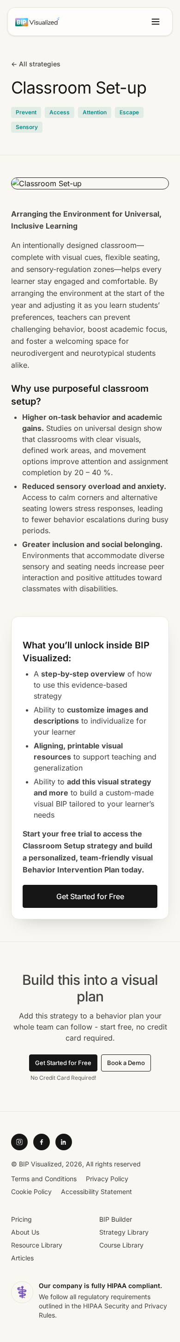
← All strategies (35, 64)
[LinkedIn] (63, 1142)
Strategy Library (124, 1232)
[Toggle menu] (155, 21)
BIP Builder (115, 1219)
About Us (25, 1232)
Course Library (121, 1245)
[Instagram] (19, 1142)
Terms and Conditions (44, 1179)
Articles (22, 1258)
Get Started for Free (90, 896)
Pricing (21, 1219)
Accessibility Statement (96, 1191)
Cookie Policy (31, 1191)
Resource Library (36, 1245)
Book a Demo (126, 1062)
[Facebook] (41, 1142)
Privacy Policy (107, 1179)
